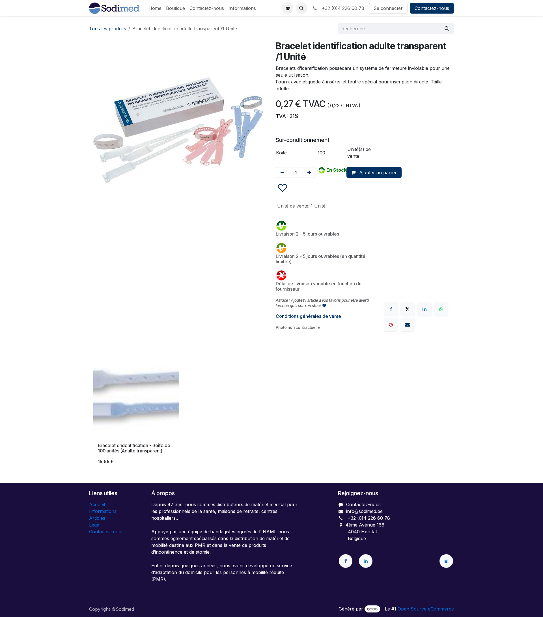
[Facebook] (391, 309)
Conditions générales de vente (308, 316)
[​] (345, 561)
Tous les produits (107, 28)
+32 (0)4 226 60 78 (341, 8)
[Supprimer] (282, 172)
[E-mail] (407, 324)
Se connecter (388, 8)
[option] (271, 411)
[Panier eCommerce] (287, 8)
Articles (97, 518)
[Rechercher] (447, 28)
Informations (103, 511)
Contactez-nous (432, 8)
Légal (94, 525)
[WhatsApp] (441, 309)
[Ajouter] (309, 172)
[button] (301, 8)
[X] (407, 309)
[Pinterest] (391, 324)
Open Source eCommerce (426, 609)
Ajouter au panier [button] (377, 172)
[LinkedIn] (424, 309)
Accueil (97, 504)
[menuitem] (155, 8)
